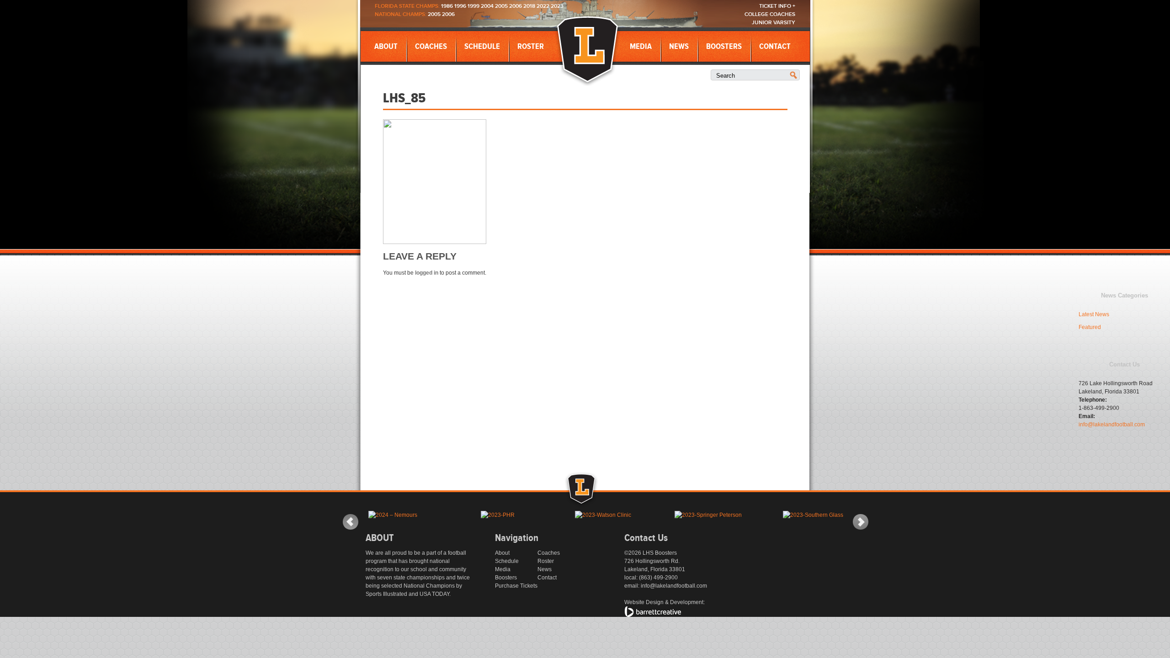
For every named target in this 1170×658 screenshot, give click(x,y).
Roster (530, 46)
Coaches (431, 46)
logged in (426, 273)
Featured (1090, 327)
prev (350, 522)
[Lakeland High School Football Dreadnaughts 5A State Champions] (591, 500)
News (679, 46)
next (860, 522)
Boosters (724, 46)
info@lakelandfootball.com (1112, 424)
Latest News (1094, 314)
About (386, 46)
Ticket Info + (777, 6)
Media (641, 46)
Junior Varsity (773, 22)
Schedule (482, 46)
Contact (775, 46)
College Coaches (770, 14)
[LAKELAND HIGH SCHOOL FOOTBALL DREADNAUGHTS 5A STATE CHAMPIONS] (587, 50)
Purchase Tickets (516, 586)
